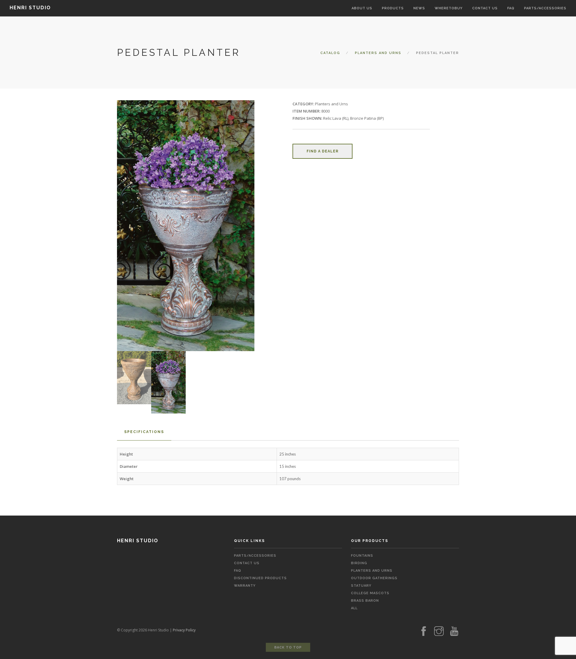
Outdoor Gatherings (374, 578)
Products (393, 8)
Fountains (362, 556)
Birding (359, 563)
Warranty (245, 586)
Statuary (361, 586)
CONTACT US (485, 8)
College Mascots (370, 593)
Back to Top (288, 647)
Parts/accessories (545, 8)
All (354, 608)
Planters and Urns (378, 53)
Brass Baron (365, 601)
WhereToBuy (449, 8)
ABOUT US (362, 8)
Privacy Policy (184, 630)
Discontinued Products (260, 578)
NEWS (419, 8)
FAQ (510, 8)
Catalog (330, 53)
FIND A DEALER (322, 151)
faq (237, 571)
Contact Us (247, 563)
